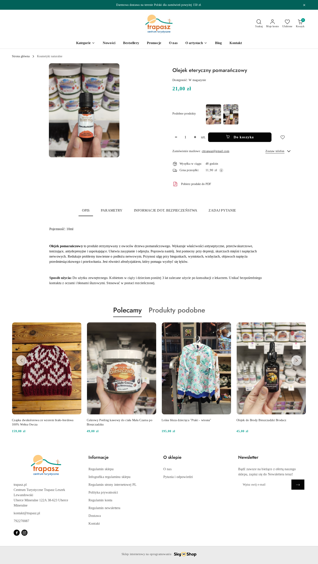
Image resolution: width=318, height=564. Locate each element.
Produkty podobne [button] (177, 310)
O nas (167, 469)
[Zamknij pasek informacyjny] (304, 5)
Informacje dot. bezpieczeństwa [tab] (166, 210)
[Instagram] (24, 533)
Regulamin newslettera (104, 508)
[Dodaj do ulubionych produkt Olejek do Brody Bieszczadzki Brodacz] (226, 327)
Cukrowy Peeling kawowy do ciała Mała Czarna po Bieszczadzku (44, 422)
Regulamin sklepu (101, 469)
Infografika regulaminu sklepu (109, 477)
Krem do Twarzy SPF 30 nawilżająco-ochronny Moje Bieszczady (270, 422)
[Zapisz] (297, 485)
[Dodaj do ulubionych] (282, 137)
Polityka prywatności (103, 492)
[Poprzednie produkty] (21, 360)
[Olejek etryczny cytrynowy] (230, 114)
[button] (84, 110)
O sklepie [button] (172, 457)
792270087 (21, 521)
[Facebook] (17, 533)
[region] (222, 114)
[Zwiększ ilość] (195, 137)
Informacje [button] (98, 457)
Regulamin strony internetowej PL (112, 484)
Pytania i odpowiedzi (178, 477)
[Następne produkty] (296, 360)
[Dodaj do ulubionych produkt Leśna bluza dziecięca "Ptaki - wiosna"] (151, 327)
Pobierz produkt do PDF (196, 184)
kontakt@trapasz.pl (27, 513)
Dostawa (94, 516)
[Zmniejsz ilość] (176, 137)
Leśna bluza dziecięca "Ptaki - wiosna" (112, 420)
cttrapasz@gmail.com (215, 151)
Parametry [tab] (111, 210)
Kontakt (94, 523)
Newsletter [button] (248, 457)
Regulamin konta (100, 500)
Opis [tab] (86, 210)
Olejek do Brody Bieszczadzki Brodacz (186, 420)
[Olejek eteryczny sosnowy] (213, 114)
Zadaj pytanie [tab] (222, 210)
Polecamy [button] (127, 310)
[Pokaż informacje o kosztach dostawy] (221, 170)
